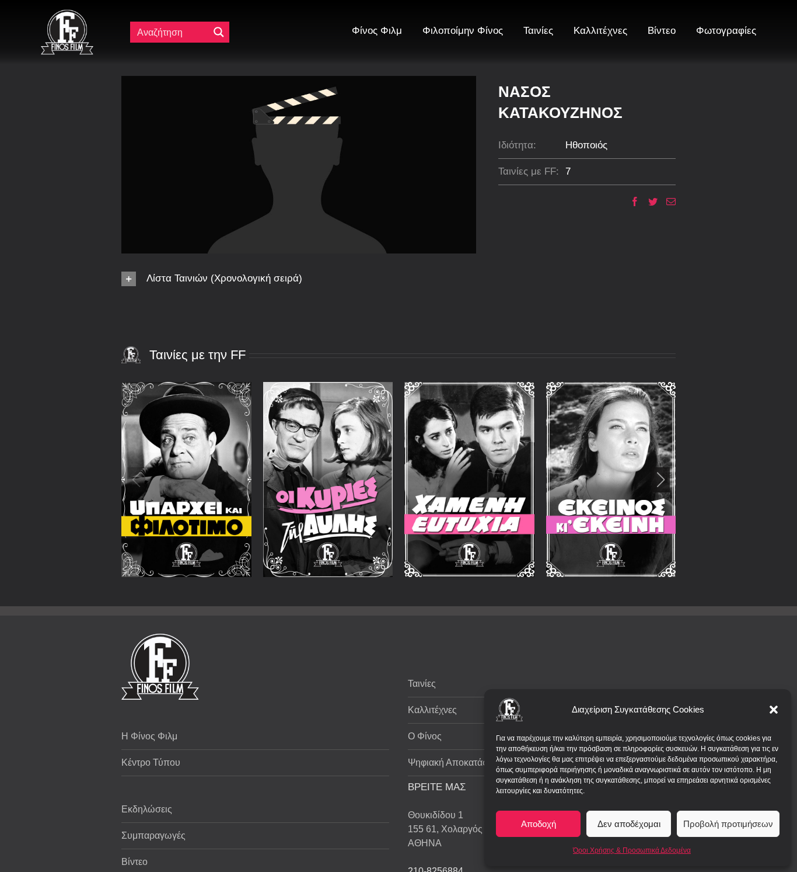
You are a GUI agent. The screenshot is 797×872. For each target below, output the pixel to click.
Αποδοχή (538, 824)
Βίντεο (134, 862)
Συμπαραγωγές (153, 835)
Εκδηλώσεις (146, 809)
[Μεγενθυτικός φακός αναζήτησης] (219, 32)
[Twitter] (648, 201)
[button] (773, 709)
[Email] (667, 201)
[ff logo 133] (67, 14)
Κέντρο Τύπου (150, 762)
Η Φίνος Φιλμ (149, 736)
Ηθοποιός (586, 145)
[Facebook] (630, 201)
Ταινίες (422, 684)
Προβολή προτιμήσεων (728, 824)
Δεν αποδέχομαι (628, 824)
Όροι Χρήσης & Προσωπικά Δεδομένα (632, 850)
